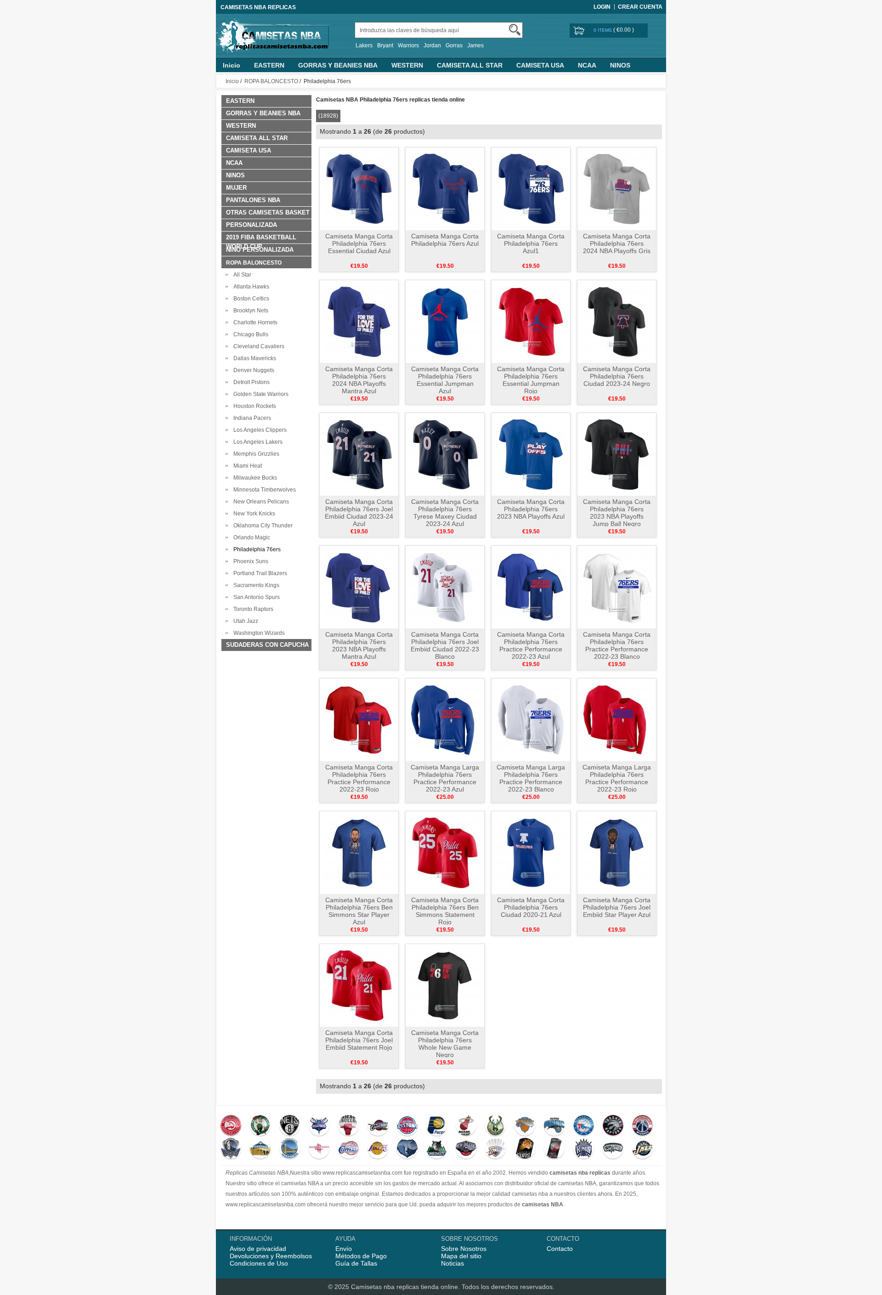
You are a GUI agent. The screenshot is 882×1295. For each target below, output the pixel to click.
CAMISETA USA (540, 65)
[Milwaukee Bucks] (495, 1126)
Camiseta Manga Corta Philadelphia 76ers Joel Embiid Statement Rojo (359, 1040)
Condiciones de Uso (259, 1263)
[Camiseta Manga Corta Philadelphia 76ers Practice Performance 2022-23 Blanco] (616, 586)
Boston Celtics (250, 298)
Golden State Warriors (259, 394)
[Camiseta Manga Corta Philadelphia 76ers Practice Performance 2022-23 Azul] (530, 586)
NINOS (620, 65)
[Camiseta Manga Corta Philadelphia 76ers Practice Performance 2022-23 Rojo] (359, 719)
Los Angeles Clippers (259, 430)
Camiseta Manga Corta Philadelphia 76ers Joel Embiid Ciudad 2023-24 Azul (359, 512)
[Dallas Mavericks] (230, 1149)
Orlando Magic (250, 537)
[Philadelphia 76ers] (583, 1126)
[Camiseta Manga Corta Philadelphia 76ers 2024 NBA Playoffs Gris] (616, 188)
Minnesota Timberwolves (263, 489)
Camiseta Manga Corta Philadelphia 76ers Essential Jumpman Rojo (531, 380)
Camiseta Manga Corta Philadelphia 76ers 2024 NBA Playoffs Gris (616, 243)
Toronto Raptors (252, 609)
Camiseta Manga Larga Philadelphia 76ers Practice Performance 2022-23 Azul (445, 778)
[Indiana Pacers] (436, 1126)
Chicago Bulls (249, 334)
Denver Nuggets (252, 370)
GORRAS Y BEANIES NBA (338, 65)
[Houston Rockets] (319, 1149)
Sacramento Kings (255, 585)
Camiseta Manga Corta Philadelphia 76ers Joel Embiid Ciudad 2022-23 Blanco (445, 645)
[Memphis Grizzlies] (407, 1149)
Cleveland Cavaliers (257, 346)
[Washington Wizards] (642, 1126)
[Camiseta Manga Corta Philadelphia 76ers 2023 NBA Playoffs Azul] (530, 454)
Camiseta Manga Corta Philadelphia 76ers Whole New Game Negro (445, 1043)
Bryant (385, 45)
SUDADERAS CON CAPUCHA (267, 644)
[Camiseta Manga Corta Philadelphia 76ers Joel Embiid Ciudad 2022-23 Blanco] (445, 586)
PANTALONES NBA (253, 200)
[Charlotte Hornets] (319, 1126)
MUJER (236, 187)
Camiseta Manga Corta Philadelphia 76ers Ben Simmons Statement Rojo (445, 911)
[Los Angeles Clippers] (348, 1149)
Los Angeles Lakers (257, 442)
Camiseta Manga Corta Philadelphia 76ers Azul (445, 239)
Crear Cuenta (640, 7)
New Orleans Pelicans (260, 501)
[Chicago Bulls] (348, 1126)
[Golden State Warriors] (289, 1149)
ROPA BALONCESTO (271, 81)
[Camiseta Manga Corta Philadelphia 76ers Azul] (445, 188)
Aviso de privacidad (258, 1248)
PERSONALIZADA (251, 224)
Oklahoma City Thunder (262, 525)
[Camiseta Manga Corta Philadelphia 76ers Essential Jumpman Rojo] (530, 321)
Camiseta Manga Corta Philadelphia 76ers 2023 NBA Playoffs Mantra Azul (359, 645)
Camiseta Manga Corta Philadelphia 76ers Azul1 (531, 243)
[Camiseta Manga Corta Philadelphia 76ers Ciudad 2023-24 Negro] (616, 321)
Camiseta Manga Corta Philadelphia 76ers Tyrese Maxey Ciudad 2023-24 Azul (445, 512)
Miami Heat (246, 466)
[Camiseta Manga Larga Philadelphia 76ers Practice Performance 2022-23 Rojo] (616, 719)
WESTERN (407, 65)
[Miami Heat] (466, 1126)
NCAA (587, 65)
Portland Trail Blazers (259, 573)
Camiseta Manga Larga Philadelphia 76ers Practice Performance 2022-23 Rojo (616, 778)
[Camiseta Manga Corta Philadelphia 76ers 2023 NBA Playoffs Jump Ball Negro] (616, 454)
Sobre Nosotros (463, 1248)
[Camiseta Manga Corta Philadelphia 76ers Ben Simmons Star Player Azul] (359, 852)
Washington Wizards (258, 633)
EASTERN (269, 65)
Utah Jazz (244, 621)
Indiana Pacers (251, 418)
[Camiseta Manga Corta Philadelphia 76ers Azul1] (530, 188)
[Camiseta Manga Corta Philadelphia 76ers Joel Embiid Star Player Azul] (616, 852)
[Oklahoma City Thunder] (495, 1149)
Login (602, 7)
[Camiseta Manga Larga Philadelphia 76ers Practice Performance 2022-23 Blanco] (530, 719)
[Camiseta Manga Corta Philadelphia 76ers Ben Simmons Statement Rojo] (445, 852)
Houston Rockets (253, 406)
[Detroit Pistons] (407, 1126)
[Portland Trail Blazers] (554, 1149)
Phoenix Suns (249, 561)
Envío (343, 1248)
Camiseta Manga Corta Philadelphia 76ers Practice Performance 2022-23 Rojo (359, 778)
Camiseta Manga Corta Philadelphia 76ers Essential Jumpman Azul (445, 380)
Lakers (364, 45)
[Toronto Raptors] (613, 1126)
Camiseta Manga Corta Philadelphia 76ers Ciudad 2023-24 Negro (616, 376)
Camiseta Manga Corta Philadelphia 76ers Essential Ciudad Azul (359, 243)
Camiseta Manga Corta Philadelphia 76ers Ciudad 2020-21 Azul (531, 907)
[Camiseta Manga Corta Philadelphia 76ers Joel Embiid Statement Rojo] (359, 985)
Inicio (231, 65)
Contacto (560, 1248)
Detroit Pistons (250, 382)
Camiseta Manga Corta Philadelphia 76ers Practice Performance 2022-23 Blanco (616, 645)
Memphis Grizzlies (255, 454)
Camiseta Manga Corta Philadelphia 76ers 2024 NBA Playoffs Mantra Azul (359, 380)
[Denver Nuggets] (260, 1149)
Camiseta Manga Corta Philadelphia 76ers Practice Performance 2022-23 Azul (531, 645)
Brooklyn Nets (249, 310)
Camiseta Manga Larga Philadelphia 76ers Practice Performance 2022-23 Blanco (531, 778)
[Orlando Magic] (554, 1126)
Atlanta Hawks (250, 286)
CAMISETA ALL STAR (470, 65)
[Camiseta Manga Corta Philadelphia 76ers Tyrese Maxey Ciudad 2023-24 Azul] (445, 454)
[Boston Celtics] (260, 1126)
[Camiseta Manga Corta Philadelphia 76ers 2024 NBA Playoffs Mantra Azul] (359, 321)
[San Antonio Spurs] (613, 1149)
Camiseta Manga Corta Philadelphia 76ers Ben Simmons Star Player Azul (359, 911)
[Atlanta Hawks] (230, 1126)
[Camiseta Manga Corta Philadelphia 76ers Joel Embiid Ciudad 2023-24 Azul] (359, 454)
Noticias (452, 1263)
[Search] (514, 29)
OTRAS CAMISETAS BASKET (268, 212)
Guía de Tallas (356, 1263)
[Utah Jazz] (642, 1149)
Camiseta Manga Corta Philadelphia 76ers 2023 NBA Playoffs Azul (531, 509)
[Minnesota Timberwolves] (436, 1149)
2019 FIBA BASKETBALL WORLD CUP (261, 238)
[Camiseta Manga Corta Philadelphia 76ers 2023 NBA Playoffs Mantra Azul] (359, 586)
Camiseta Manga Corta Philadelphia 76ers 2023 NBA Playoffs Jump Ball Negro (616, 512)
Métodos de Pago (361, 1256)
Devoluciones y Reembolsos (271, 1256)
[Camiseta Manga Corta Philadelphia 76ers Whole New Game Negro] (445, 985)
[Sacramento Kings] (583, 1149)
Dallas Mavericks (253, 358)
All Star (241, 274)
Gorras (454, 45)
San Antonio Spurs (255, 597)
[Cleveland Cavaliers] (378, 1126)
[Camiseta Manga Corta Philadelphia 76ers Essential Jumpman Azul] (445, 321)
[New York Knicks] (524, 1126)
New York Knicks (253, 513)
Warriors (408, 45)
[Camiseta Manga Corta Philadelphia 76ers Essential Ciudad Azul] (359, 188)
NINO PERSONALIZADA (260, 249)
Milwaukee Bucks (254, 478)
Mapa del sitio (461, 1256)
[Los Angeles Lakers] (378, 1149)
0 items (603, 30)
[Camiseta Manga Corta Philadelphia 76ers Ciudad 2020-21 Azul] (530, 852)
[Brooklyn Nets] (289, 1126)
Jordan (432, 45)
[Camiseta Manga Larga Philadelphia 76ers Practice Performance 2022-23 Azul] (445, 719)
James (475, 45)
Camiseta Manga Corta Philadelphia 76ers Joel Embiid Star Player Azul (616, 907)
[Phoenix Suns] (524, 1149)
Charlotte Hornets (254, 322)
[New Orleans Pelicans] (466, 1149)
